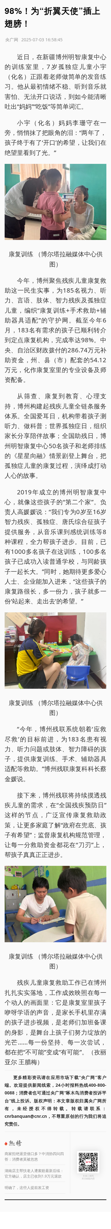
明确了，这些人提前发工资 (27, 1187)
